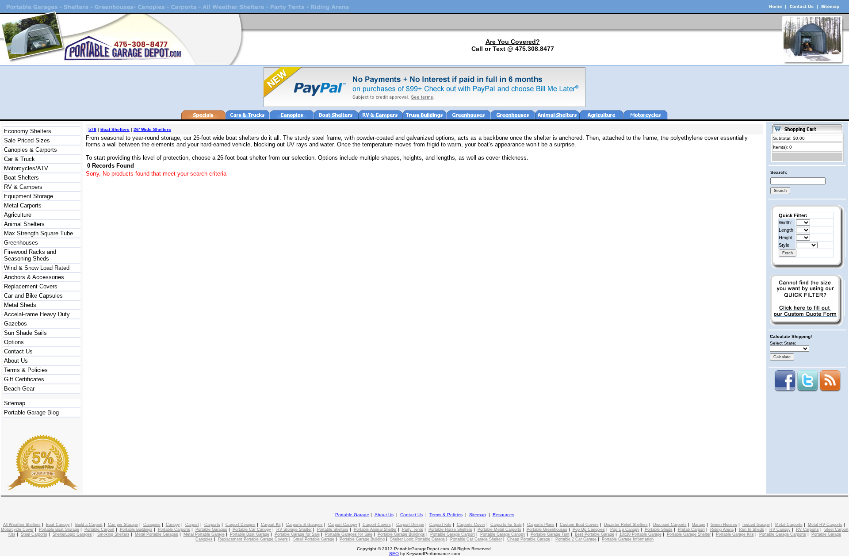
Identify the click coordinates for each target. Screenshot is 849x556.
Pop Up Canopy (624, 529)
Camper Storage (123, 524)
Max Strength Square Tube (38, 233)
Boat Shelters (21, 177)
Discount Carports (670, 524)
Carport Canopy (342, 524)
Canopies (152, 524)
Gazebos (15, 323)
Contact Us (18, 351)
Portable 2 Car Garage (576, 539)
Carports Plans (541, 524)
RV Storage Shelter (294, 529)
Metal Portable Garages (156, 534)
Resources (503, 514)
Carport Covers (377, 524)
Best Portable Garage (594, 534)
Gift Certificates (24, 379)
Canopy (173, 524)
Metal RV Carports (825, 524)
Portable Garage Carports (782, 534)
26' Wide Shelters (152, 129)
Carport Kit (271, 524)
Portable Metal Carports (499, 529)
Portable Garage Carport (452, 534)
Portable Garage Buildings (401, 534)
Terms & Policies (26, 370)
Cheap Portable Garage (528, 539)
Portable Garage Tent (550, 534)
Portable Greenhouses (547, 529)
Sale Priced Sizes (27, 140)
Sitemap (14, 403)
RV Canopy (780, 529)
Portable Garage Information (628, 539)
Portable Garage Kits (735, 534)
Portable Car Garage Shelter (476, 539)
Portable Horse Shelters (450, 529)
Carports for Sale (506, 524)
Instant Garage (756, 524)
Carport (192, 524)
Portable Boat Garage (249, 534)
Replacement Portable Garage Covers (253, 539)
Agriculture (17, 214)
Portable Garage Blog (31, 412)
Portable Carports (174, 529)
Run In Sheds (751, 529)
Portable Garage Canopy (502, 534)
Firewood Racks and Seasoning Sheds (30, 255)
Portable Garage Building (362, 539)
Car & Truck (19, 159)
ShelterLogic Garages (72, 534)
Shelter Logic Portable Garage (417, 539)
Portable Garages (211, 529)
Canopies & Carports (30, 149)
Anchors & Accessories (34, 277)
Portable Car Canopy (252, 529)
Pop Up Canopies (589, 529)
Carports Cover (471, 524)
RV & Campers (23, 187)
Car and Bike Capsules (33, 295)
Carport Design (410, 524)
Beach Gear (19, 388)
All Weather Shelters (22, 524)
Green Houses (724, 524)
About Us (16, 360)
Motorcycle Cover (17, 529)
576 (92, 129)
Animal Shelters (24, 224)
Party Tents (412, 529)
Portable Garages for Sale (348, 534)
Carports (212, 524)
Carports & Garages (304, 524)
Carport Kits (440, 524)
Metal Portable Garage (204, 534)
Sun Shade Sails (25, 333)
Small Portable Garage (313, 539)
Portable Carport (99, 529)
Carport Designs (241, 524)
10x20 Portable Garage (641, 534)
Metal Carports (23, 205)
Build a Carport (89, 524)
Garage (698, 524)
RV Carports (807, 529)
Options (14, 342)
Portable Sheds (659, 529)
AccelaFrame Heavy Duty (37, 314)
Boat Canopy (58, 524)
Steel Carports (34, 534)
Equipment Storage (28, 196)
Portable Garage (352, 514)
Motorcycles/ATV (26, 168)
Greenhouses (21, 242)
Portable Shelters (332, 529)
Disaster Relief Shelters (626, 524)
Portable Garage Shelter (689, 534)
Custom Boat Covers (579, 524)
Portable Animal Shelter (375, 529)
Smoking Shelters (113, 534)
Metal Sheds (20, 305)
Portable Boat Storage (59, 529)
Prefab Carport (691, 529)
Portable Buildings (136, 529)
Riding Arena (722, 529)
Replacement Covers (30, 286)
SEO (394, 553)
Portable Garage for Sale (297, 534)
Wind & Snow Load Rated (36, 268)
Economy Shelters (27, 131)
